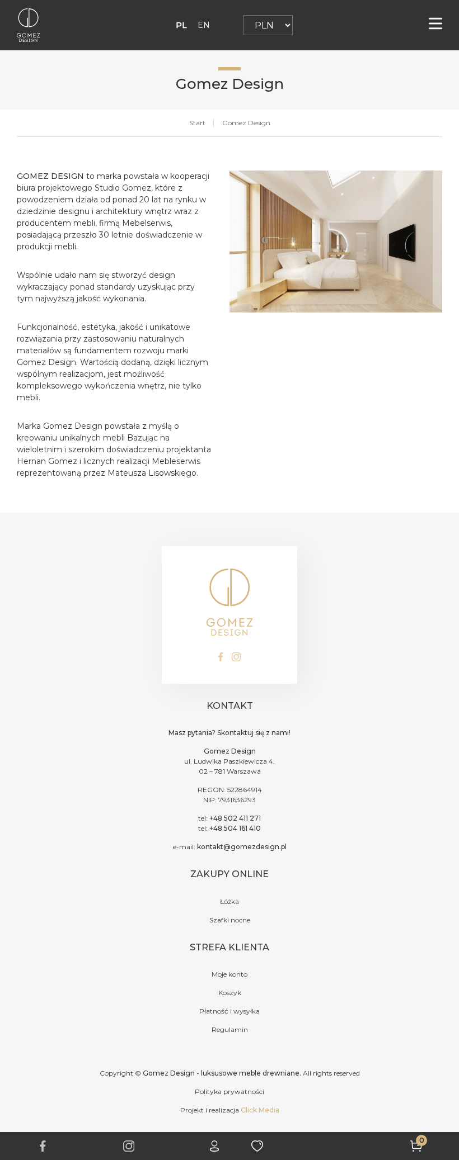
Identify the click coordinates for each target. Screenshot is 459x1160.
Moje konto (229, 974)
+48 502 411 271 (235, 818)
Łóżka (229, 901)
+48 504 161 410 (235, 828)
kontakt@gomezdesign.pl (242, 846)
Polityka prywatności (229, 1091)
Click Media (260, 1110)
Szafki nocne (229, 920)
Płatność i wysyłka (229, 1011)
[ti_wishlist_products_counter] (318, 1146)
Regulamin (230, 1029)
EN (204, 25)
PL (181, 25)
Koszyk (229, 992)
